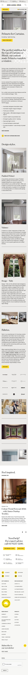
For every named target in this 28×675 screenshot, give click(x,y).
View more (4, 525)
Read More (5, 366)
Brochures (4, 631)
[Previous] (3, 19)
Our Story (4, 583)
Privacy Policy (5, 639)
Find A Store (21, 548)
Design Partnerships (6, 597)
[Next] (25, 19)
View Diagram (5, 130)
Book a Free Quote (7, 40)
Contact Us (17, 583)
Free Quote (5, 9)
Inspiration (4, 589)
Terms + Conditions (6, 637)
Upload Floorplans (19, 594)
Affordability (5, 617)
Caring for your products (20, 597)
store (7, 102)
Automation (17, 625)
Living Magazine (5, 629)
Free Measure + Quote (9, 548)
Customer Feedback (19, 589)
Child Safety (17, 600)
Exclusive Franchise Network (6, 620)
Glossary (4, 634)
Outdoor (17, 622)
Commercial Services (6, 623)
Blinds (16, 617)
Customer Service (18, 586)
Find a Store (4, 586)
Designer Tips (5, 475)
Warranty (4, 614)
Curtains (16, 614)
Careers (3, 626)
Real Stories (4, 591)
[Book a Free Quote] (14, 20)
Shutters (17, 619)
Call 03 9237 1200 (22, 9)
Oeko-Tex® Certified (11, 354)
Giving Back (4, 594)
